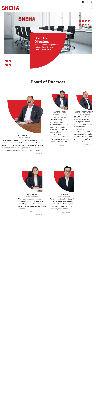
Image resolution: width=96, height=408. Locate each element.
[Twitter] (87, 2)
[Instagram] (83, 2)
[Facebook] (79, 2)
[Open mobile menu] (92, 8)
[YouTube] (91, 2)
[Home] (10, 9)
